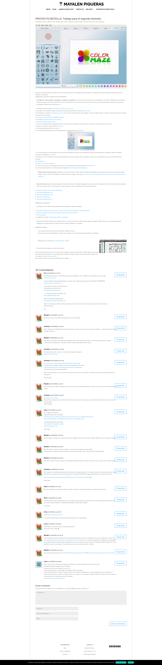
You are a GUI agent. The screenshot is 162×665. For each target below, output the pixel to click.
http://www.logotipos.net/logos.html (46, 121)
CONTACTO (80, 9)
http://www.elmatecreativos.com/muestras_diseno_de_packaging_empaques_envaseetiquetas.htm (63, 210)
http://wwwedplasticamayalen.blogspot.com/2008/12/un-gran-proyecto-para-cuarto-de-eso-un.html (88, 553)
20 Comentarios (100, 21)
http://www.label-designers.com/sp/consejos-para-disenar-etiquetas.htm (63, 367)
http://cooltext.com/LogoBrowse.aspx (54, 424)
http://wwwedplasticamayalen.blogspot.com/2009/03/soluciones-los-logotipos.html (65, 540)
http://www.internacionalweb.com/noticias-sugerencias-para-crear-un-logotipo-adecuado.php (68, 416)
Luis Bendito (52, 154)
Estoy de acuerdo (121, 662)
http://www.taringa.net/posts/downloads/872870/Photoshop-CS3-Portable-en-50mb (66, 477)
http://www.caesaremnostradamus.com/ (54, 578)
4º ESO (53, 21)
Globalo (45, 157)
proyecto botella (78, 21)
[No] (160, 662)
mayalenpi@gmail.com (90, 651)
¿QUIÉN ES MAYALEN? (66, 9)
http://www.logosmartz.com (55, 514)
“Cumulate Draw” (60, 240)
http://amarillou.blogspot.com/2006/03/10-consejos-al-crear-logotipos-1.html (64, 418)
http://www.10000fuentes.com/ (45, 192)
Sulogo (38, 124)
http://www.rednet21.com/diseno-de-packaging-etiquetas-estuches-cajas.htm (57, 212)
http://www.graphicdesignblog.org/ (79, 167)
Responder (121, 275)
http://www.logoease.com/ (51, 426)
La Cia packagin (41, 215)
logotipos (70, 21)
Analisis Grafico (86, 110)
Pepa (45, 486)
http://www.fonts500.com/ (43, 197)
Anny (45, 512)
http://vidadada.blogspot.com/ (52, 295)
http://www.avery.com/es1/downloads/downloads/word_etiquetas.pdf (62, 363)
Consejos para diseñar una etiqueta (58, 217)
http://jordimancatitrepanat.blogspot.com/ (55, 300)
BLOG (54, 9)
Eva (45, 273)
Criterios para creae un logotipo (45, 163)
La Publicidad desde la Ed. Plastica (51, 119)
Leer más (130, 662)
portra (45, 256)
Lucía (45, 524)
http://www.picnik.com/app (51, 398)
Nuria (45, 498)
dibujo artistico (60, 21)
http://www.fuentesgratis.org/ (44, 199)
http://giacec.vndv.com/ (50, 278)
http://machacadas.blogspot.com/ (53, 283)
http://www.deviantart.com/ (51, 354)
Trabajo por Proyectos (89, 21)
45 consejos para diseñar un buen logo (62, 108)
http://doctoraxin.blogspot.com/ (52, 290)
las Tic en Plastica (63, 113)
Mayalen (40, 21)
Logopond (56, 128)
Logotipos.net (41, 161)
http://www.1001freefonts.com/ (45, 194)
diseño (66, 21)
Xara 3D (60, 126)
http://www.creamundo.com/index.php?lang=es (50, 190)
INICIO (48, 9)
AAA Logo (81, 130)
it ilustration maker (52, 256)
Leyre (46, 561)
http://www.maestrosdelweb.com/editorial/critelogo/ (50, 117)
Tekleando (54, 113)
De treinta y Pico (90, 165)
